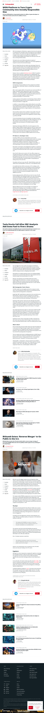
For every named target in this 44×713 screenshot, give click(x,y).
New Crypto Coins (33, 674)
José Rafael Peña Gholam (21, 629)
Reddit (6, 61)
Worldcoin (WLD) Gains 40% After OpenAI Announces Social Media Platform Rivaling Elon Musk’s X (28, 401)
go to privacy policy (37, 707)
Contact (18, 685)
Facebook (6, 54)
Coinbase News (15, 575)
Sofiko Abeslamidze (10, 232)
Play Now (40, 711)
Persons (18, 672)
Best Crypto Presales (33, 672)
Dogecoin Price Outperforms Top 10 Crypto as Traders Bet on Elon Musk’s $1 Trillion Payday (28, 423)
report (27, 568)
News (27, 195)
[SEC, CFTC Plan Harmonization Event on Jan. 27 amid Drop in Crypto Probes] (8, 639)
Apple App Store (24, 191)
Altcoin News (15, 195)
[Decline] (41, 702)
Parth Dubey (19, 413)
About (18, 683)
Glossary (18, 677)
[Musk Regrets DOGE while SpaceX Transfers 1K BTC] (8, 413)
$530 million (36, 562)
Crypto (5, 672)
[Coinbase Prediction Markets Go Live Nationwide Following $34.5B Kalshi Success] (8, 628)
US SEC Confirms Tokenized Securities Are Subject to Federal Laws (27, 616)
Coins (18, 668)
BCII (13, 489)
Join (37, 210)
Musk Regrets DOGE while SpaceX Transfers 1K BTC (27, 411)
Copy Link (6, 65)
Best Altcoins (32, 670)
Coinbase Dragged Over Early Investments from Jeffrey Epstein (28, 605)
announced (30, 489)
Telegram (6, 59)
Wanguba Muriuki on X (22, 588)
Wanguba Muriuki (9, 446)
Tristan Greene (20, 652)
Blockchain (6, 674)
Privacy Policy (19, 694)
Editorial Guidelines (20, 689)
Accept (31, 707)
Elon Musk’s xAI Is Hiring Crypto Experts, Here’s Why (27, 389)
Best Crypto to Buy (33, 668)
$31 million (36, 560)
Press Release (6, 675)
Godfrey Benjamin (20, 607)
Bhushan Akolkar (20, 380)
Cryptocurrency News (22, 195)
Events (18, 674)
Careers (18, 687)
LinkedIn (6, 63)
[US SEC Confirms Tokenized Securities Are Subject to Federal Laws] (8, 617)
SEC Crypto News (22, 575)
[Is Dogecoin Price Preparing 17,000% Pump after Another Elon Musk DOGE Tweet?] (8, 379)
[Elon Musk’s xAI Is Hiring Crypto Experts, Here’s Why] (8, 391)
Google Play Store (16, 191)
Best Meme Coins (33, 675)
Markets (5, 670)
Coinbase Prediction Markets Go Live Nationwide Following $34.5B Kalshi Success (27, 627)
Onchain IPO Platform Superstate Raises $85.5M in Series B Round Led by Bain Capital (28, 650)
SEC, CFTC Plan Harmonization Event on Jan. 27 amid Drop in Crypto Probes (28, 639)
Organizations (19, 670)
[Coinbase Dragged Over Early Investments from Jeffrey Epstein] (8, 606)
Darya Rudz (8, 18)
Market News (15, 347)
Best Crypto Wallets (33, 677)
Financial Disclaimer (20, 693)
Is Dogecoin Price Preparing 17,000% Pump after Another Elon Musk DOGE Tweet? (28, 379)
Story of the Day (24, 376)
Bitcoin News (32, 575)
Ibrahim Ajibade (20, 425)
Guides (18, 675)
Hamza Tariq (19, 390)
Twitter (5, 56)
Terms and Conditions (21, 691)
